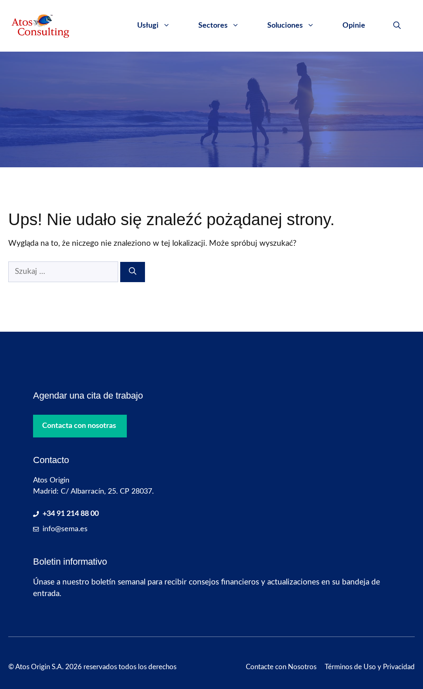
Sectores (213, 25)
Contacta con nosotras (79, 426)
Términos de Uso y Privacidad (370, 666)
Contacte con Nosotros (281, 666)
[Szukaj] (132, 272)
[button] (397, 25)
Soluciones (285, 25)
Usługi (148, 25)
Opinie (353, 25)
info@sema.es (65, 529)
